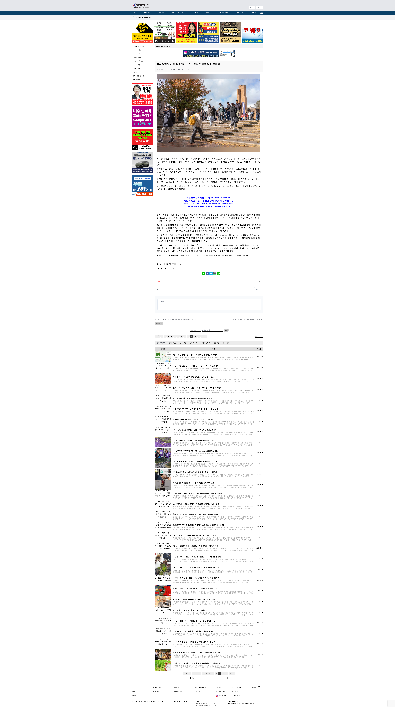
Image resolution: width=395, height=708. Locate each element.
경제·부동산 (137, 50)
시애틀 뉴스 (146, 13)
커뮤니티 (209, 13)
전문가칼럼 (239, 13)
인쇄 (259, 281)
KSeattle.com (145, 701)
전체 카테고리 (161, 343)
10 (195, 336)
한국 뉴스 (136, 72)
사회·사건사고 (138, 61)
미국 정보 (195, 13)
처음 (157, 336)
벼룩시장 (161, 13)
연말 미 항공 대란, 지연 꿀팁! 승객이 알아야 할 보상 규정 (208, 200)
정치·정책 (137, 68)
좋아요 (160, 281)
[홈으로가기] (140, 5)
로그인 (252, 8)
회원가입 (259, 8)
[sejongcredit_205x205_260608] (230, 32)
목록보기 (159, 323)
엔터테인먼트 (224, 13)
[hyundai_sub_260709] (142, 162)
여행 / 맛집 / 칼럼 (178, 13)
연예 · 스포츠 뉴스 (138, 76)
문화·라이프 (137, 57)
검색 (226, 330)
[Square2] (164, 32)
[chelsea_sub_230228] (186, 32)
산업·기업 (137, 65)
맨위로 (254, 687)
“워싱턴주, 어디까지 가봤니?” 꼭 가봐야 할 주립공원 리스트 (209, 203)
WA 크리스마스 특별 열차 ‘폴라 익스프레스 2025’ (208, 206)
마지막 (204, 336)
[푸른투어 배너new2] (142, 185)
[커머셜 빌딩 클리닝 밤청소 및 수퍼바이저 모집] (142, 32)
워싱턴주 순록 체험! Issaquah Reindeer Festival (208, 197)
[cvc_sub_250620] (142, 139)
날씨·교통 (137, 54)
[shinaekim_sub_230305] (142, 94)
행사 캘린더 (136, 80)
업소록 (254, 13)
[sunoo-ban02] (142, 116)
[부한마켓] (208, 32)
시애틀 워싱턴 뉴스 (139, 46)
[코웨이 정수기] (252, 32)
